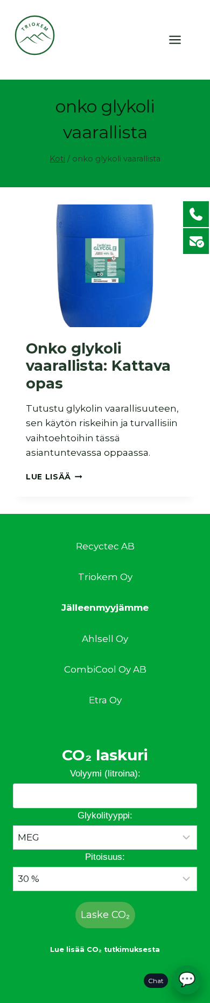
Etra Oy (105, 700)
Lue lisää (54, 476)
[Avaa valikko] (180, 40)
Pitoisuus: (105, 857)
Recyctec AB (105, 546)
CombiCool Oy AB (105, 669)
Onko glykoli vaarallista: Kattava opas (98, 366)
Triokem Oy (105, 576)
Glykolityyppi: (105, 815)
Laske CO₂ (105, 915)
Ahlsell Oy (105, 638)
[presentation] (105, 265)
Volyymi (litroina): (105, 773)
